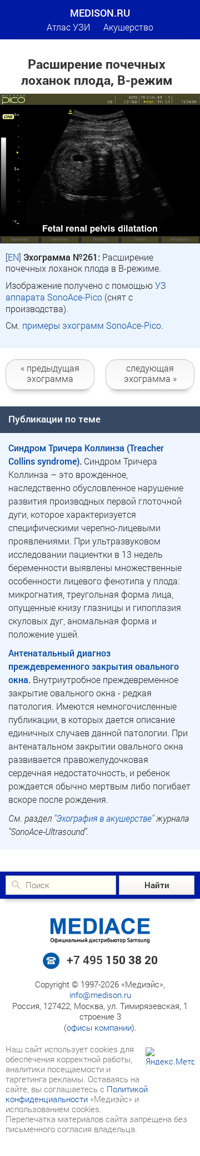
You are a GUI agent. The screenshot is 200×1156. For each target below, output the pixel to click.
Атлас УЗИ (68, 27)
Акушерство (128, 27)
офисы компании (99, 1027)
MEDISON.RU (100, 12)
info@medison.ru (100, 994)
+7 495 (112, 959)
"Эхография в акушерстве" (104, 818)
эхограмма (50, 373)
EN (13, 257)
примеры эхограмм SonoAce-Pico (91, 325)
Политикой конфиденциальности (77, 1093)
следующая (150, 373)
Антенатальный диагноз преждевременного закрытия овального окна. (93, 666)
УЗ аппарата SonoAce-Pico (86, 291)
